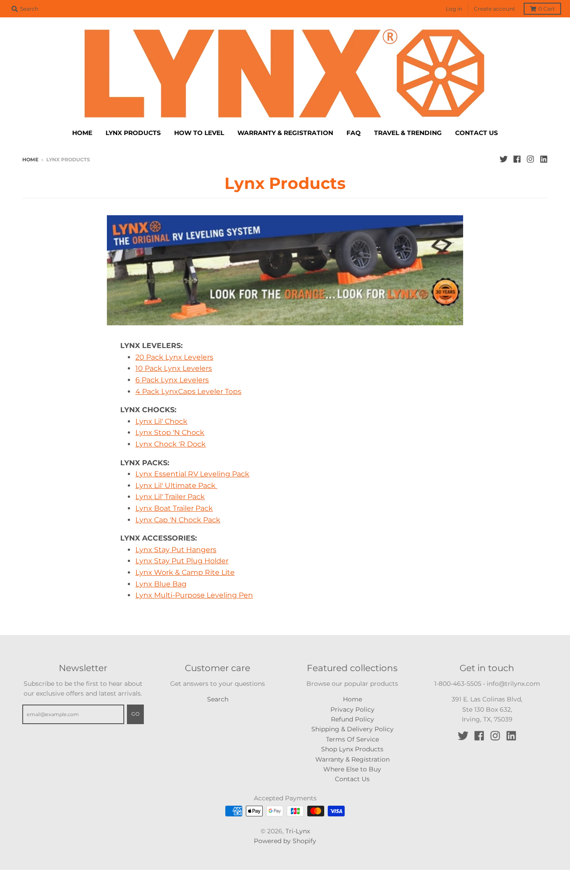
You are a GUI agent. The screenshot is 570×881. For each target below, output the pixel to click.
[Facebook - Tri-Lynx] (517, 159)
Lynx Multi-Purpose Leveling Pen (194, 595)
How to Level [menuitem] (199, 133)
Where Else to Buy (352, 769)
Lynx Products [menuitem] (133, 133)
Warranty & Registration (352, 759)
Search (217, 699)
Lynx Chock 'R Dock (170, 444)
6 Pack (172, 380)
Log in (454, 8)
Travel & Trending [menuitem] (408, 133)
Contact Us (352, 779)
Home (30, 159)
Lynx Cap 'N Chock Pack (177, 520)
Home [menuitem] (82, 133)
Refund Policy (352, 719)
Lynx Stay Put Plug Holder (181, 561)
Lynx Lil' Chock (161, 421)
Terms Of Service (352, 739)
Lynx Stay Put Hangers (175, 549)
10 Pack (173, 368)
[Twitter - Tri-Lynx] (504, 159)
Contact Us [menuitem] (476, 133)
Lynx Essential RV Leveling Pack (192, 474)
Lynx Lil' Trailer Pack (170, 496)
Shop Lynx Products (352, 749)
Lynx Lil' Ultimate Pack (176, 485)
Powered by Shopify (285, 841)
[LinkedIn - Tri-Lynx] (544, 159)
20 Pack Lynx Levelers (174, 357)
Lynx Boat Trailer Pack (174, 508)
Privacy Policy (352, 709)
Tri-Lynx (297, 831)
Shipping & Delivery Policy (352, 729)
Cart (546, 8)
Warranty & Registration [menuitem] (285, 133)
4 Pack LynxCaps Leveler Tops (188, 391)
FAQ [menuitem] (353, 133)
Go (135, 714)
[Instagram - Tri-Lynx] (530, 159)
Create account (494, 8)
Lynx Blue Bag (161, 584)
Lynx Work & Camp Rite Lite (185, 572)
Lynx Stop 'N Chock (169, 432)
